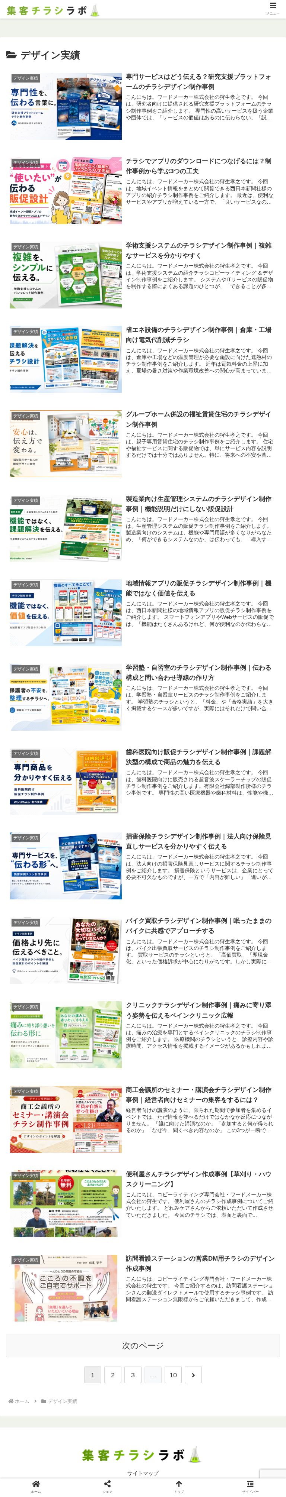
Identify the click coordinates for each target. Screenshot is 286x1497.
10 (173, 1375)
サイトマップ (143, 1473)
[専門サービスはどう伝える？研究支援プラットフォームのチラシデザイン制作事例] (175, 1308)
